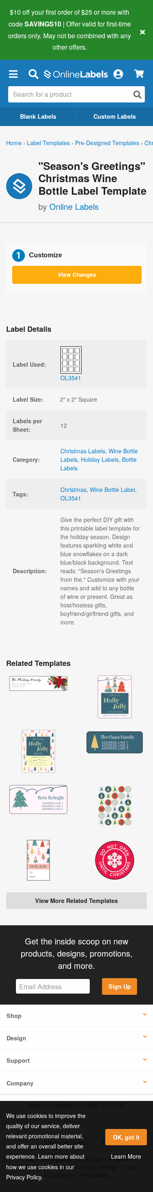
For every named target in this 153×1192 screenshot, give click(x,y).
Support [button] (18, 1060)
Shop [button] (14, 1015)
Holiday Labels (100, 459)
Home (14, 143)
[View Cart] (139, 74)
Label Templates (48, 143)
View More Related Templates (76, 900)
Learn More (126, 1156)
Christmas (73, 489)
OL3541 (70, 498)
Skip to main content (29, 41)
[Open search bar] (33, 73)
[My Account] (118, 73)
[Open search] (137, 94)
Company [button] (20, 1083)
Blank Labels (38, 116)
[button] (13, 73)
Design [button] (16, 1038)
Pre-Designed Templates (107, 143)
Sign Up (120, 986)
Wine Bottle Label (112, 489)
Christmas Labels (82, 451)
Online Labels (74, 206)
